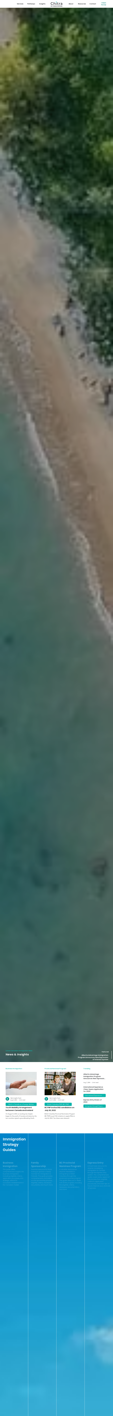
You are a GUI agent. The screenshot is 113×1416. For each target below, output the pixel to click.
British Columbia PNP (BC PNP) (58, 1104)
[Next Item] (72, 1083)
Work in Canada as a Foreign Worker (21, 1104)
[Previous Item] (8, 1083)
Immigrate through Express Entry (95, 1106)
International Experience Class (95, 1095)
